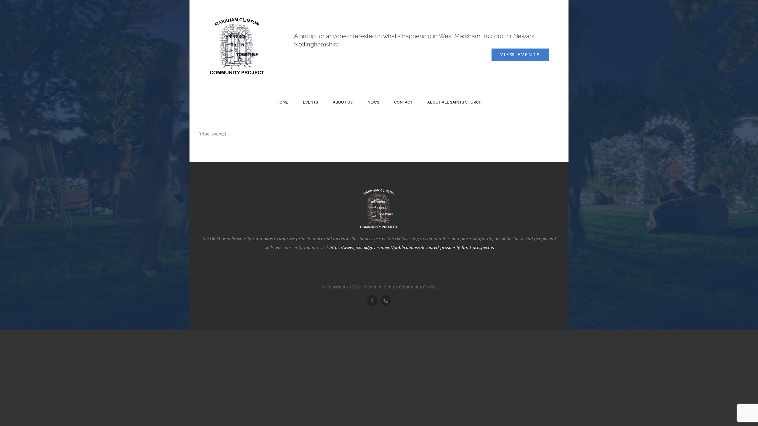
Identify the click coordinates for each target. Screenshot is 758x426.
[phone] (385, 300)
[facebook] (372, 300)
